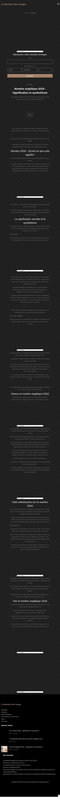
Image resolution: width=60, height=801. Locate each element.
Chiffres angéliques (6, 714)
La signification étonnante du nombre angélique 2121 (25, 739)
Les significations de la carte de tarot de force (16, 765)
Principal (27, 12)
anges (14, 741)
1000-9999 (29, 84)
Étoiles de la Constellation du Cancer (14, 763)
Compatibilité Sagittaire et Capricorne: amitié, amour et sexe (20, 760)
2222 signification (15, 525)
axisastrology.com (44, 782)
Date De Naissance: (30, 66)
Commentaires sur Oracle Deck (10, 716)
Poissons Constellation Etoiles (11, 767)
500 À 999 (15, 733)
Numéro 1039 (14, 234)
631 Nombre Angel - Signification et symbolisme (24, 731)
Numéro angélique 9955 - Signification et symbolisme (25, 747)
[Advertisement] (30, 40)
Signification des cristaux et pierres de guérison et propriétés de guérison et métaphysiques (29, 774)
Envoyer (30, 76)
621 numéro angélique (16, 316)
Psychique (4, 712)
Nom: (30, 58)
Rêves (3, 719)
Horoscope (4, 721)
